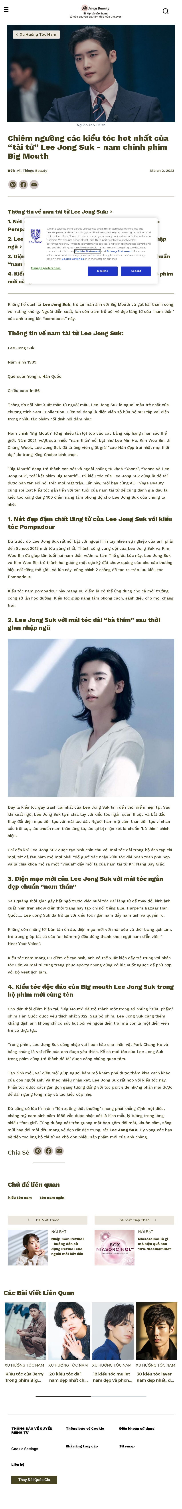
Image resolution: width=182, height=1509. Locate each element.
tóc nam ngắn (52, 1197)
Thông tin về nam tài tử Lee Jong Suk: (58, 212)
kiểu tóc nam (20, 1197)
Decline (102, 271)
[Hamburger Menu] (6, 9)
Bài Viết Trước (47, 1220)
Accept (136, 271)
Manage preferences (46, 268)
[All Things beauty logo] (95, 8)
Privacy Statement (120, 251)
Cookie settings (72, 259)
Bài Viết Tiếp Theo (134, 1220)
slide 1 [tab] (63, 1396)
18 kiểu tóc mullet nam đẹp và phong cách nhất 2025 (112, 1380)
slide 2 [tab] (118, 1396)
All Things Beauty (32, 170)
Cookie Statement (87, 251)
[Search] (165, 11)
